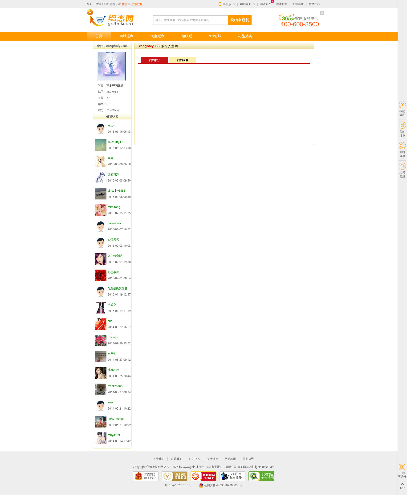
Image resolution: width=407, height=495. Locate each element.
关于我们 (158, 458)
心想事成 (113, 272)
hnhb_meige (116, 419)
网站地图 (230, 458)
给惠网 (111, 4)
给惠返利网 (156, 467)
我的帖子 (154, 60)
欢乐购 (112, 353)
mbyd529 (114, 435)
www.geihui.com (193, 467)
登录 (124, 4)
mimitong (114, 207)
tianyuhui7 (114, 223)
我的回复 (182, 60)
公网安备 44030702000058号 (223, 485)
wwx (110, 402)
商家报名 (282, 4)
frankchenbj (115, 386)
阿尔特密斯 (115, 256)
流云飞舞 (113, 174)
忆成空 (112, 305)
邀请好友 (265, 4)
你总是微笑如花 (117, 288)
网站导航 (245, 4)
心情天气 (113, 239)
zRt (110, 321)
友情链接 (212, 458)
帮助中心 (314, 4)
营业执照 (248, 458)
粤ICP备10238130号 (178, 485)
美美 (110, 158)
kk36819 (113, 370)
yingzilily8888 (116, 191)
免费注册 (137, 4)
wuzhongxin (115, 142)
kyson (111, 125)
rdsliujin (113, 337)
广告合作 (194, 458)
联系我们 (176, 458)
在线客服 (298, 4)
